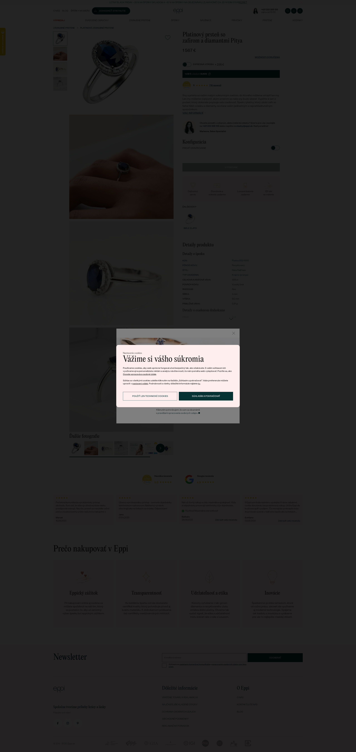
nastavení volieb (140, 383)
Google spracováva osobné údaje (139, 374)
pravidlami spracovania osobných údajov (177, 413)
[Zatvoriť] (233, 333)
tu (199, 383)
